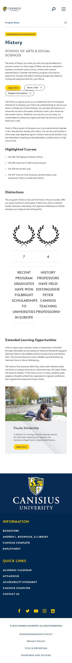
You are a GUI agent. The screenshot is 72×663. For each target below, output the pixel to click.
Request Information (18, 93)
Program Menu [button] (12, 22)
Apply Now (13, 87)
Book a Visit (32, 87)
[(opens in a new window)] (19, 611)
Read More (21, 447)
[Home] (13, 9)
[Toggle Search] (53, 9)
